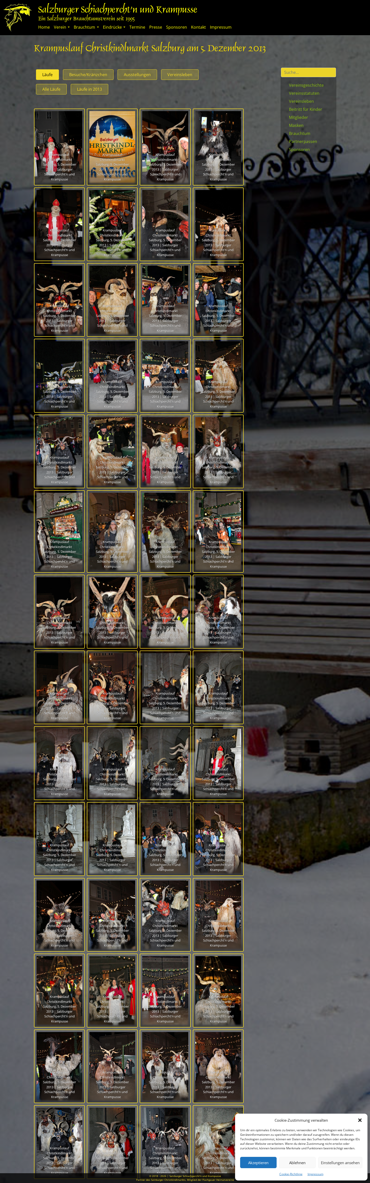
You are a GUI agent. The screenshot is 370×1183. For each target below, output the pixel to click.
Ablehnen (297, 1162)
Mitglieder (298, 117)
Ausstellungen (137, 74)
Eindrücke (112, 27)
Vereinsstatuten (304, 93)
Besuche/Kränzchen (88, 74)
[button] (359, 1120)
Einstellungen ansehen (340, 1162)
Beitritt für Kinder (305, 109)
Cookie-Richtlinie (291, 1174)
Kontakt (198, 27)
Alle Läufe (51, 89)
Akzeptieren (258, 1162)
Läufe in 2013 (89, 89)
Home (44, 27)
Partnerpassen (303, 141)
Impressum (315, 1174)
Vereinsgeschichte (306, 85)
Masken (296, 125)
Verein (60, 27)
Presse (155, 27)
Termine (137, 27)
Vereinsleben (179, 74)
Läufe (47, 74)
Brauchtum (84, 27)
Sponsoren (176, 27)
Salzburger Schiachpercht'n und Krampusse (117, 10)
